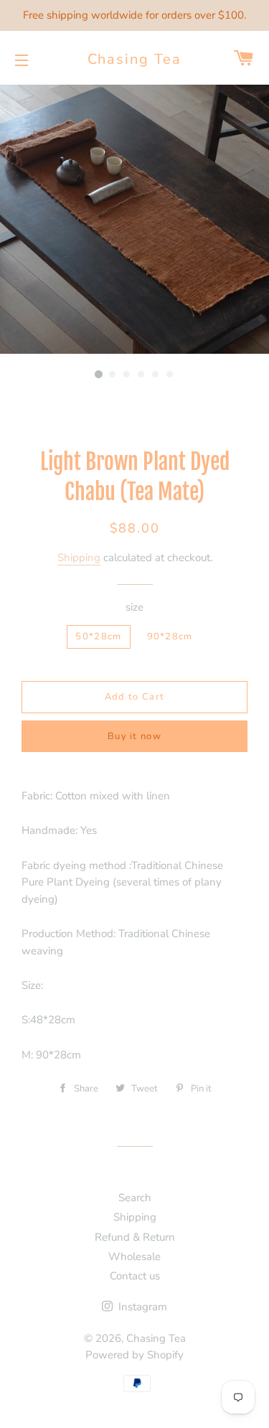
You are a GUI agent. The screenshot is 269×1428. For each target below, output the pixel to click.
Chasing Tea (135, 59)
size (134, 607)
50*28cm (98, 636)
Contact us (135, 1276)
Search (134, 1197)
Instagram (141, 1307)
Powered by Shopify (134, 1355)
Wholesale (134, 1256)
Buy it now (134, 736)
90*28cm (170, 636)
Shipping (78, 557)
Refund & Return (135, 1237)
